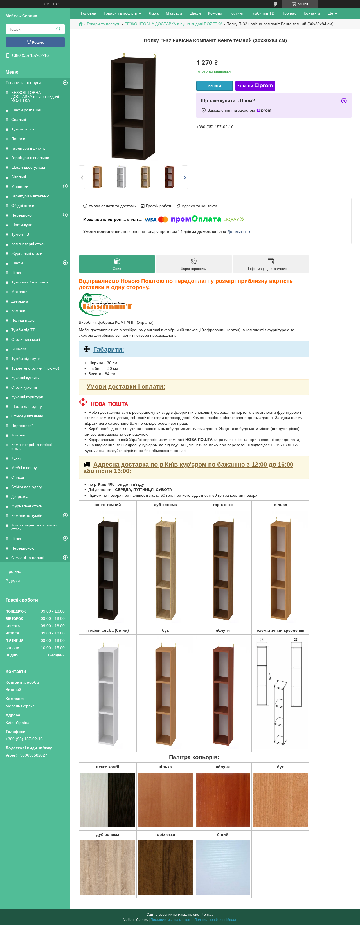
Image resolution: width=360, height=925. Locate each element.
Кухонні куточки (25, 377)
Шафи (17, 263)
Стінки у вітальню (27, 416)
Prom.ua (207, 915)
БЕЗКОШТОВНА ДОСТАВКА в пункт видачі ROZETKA (35, 96)
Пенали (18, 138)
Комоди (18, 311)
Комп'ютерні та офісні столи (31, 446)
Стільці (17, 477)
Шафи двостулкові (28, 167)
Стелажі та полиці (27, 557)
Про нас (13, 571)
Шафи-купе (21, 224)
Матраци (19, 291)
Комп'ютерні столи (28, 244)
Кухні (16, 458)
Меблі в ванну (24, 467)
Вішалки (18, 349)
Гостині (236, 13)
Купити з (245, 85)
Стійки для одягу (26, 487)
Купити (214, 85)
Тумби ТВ (20, 234)
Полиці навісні (24, 320)
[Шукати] (58, 29)
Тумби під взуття (26, 358)
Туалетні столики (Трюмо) (35, 368)
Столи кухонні (24, 387)
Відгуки (13, 581)
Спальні (18, 119)
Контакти (312, 13)
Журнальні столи (26, 253)
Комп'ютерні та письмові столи (34, 527)
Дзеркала (19, 301)
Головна (88, 13)
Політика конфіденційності (215, 920)
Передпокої (22, 215)
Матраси (174, 13)
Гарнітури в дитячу (28, 148)
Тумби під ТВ (23, 330)
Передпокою (23, 548)
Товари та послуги (23, 82)
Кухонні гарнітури (27, 397)
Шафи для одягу (26, 406)
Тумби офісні (23, 129)
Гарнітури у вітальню (30, 196)
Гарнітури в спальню (30, 158)
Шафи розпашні (26, 110)
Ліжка (16, 272)
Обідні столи (22, 205)
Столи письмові (25, 339)
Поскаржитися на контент (171, 920)
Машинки (19, 186)
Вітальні (18, 177)
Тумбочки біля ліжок (29, 282)
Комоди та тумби (26, 515)
